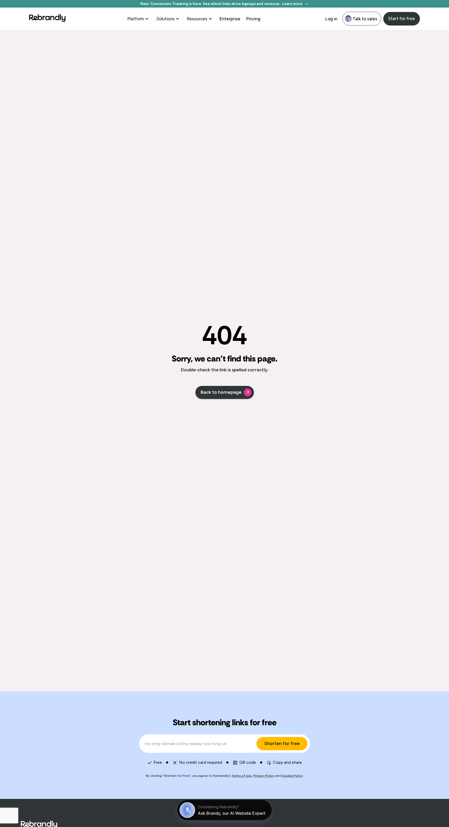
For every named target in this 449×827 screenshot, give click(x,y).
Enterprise (229, 18)
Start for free (401, 18)
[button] (138, 18)
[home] (47, 18)
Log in (331, 18)
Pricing (253, 18)
